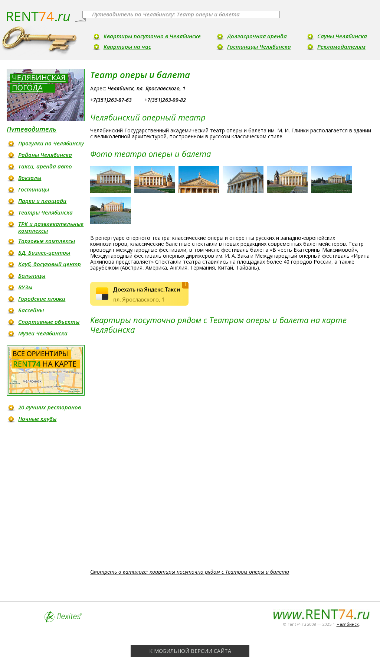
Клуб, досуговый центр (49, 264)
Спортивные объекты (48, 321)
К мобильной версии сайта (190, 650)
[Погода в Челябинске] (46, 95)
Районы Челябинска (45, 154)
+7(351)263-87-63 (111, 99)
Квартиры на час (127, 46)
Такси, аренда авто (45, 166)
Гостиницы (33, 189)
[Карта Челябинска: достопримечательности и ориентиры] (46, 370)
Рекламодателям (341, 46)
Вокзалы (29, 177)
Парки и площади (42, 200)
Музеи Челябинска (43, 333)
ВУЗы (25, 287)
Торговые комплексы (46, 241)
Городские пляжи (41, 298)
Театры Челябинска (45, 212)
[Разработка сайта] (63, 620)
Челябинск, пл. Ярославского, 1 (147, 88)
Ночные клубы (37, 418)
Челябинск (348, 624)
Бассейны (31, 310)
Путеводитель (31, 129)
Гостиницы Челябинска (259, 46)
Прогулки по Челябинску (51, 143)
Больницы (31, 275)
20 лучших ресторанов (49, 407)
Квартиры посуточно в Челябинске (152, 36)
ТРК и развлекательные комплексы (50, 227)
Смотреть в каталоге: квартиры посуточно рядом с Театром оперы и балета (189, 571)
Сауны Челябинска (342, 36)
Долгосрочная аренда (257, 36)
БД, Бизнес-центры (44, 252)
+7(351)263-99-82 (165, 99)
